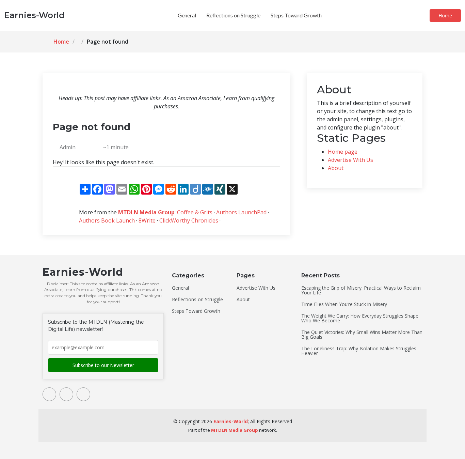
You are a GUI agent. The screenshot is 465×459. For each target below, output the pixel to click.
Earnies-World (230, 421)
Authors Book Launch (107, 220)
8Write (147, 220)
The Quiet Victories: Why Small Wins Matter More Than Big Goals (361, 334)
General (187, 15)
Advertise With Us (350, 160)
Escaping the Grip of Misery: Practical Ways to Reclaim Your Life (361, 290)
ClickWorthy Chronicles (188, 220)
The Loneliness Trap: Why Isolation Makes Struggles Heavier (358, 351)
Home (445, 15)
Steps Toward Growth (296, 15)
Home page (342, 151)
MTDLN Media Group (146, 212)
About (335, 168)
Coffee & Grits (194, 212)
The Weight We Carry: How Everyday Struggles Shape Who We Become (359, 318)
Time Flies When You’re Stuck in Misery (344, 304)
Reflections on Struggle (233, 15)
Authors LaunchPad (241, 212)
